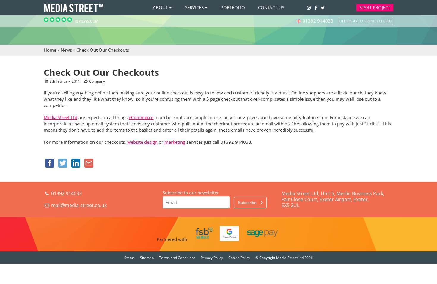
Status (129, 257)
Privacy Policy (212, 257)
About (160, 7)
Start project (374, 7)
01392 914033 (66, 193)
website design (142, 142)
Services (194, 7)
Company (97, 81)
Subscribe (248, 202)
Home (50, 50)
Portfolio (233, 7)
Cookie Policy (239, 257)
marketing (174, 142)
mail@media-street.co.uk (79, 205)
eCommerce (141, 117)
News (66, 50)
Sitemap (147, 257)
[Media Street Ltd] (73, 12)
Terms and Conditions (177, 257)
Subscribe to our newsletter (191, 192)
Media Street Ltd (60, 117)
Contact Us (271, 7)
